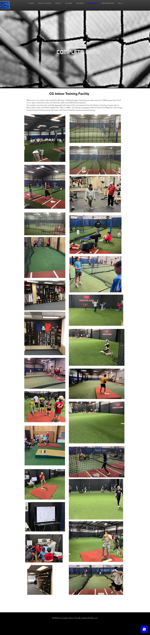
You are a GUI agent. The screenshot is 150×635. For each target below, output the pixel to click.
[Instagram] (125, 52)
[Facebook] (125, 45)
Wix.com (94, 618)
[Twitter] (125, 48)
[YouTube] (125, 41)
